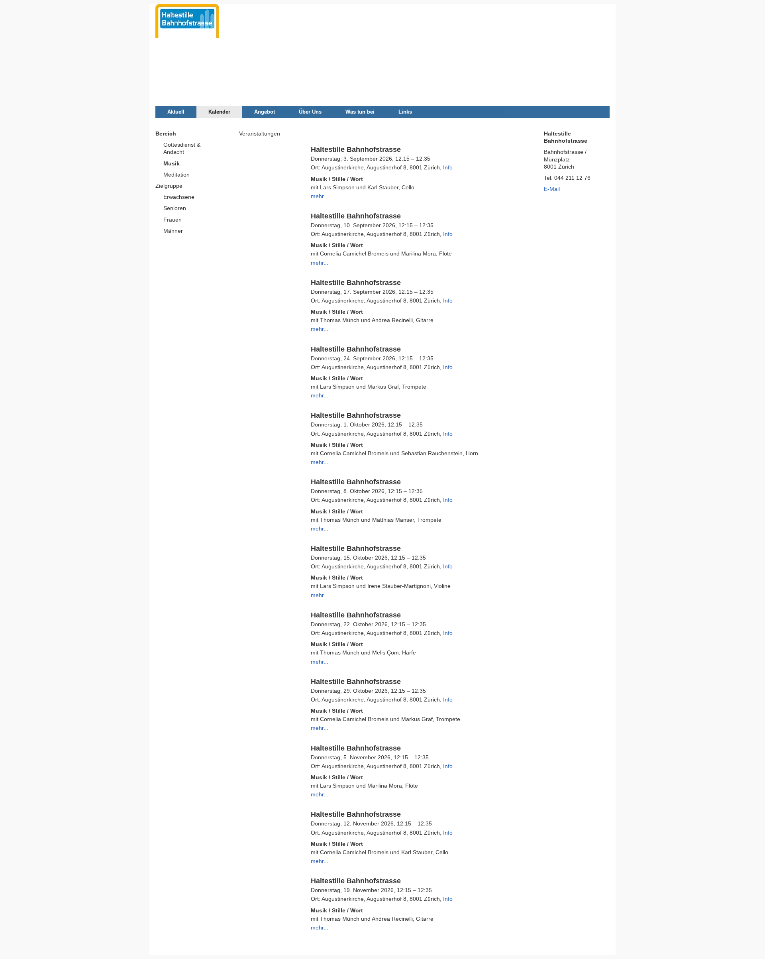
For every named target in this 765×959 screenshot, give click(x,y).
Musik (171, 163)
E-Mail (552, 189)
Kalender (219, 112)
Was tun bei (360, 112)
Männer (173, 231)
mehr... (319, 196)
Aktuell (175, 112)
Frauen (172, 219)
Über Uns (310, 112)
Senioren (174, 208)
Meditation (176, 174)
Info (448, 167)
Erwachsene (178, 197)
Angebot (264, 112)
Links (405, 112)
